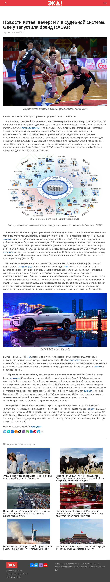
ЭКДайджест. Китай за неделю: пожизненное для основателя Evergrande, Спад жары (27, 477)
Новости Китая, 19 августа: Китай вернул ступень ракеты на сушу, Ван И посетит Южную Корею (27, 547)
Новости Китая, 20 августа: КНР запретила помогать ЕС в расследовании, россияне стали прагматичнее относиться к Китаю (79, 513)
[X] (19, 431)
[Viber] (23, 431)
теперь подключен (31, 128)
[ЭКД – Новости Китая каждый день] (11, 567)
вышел (97, 366)
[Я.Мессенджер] (8, 431)
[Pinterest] (34, 431)
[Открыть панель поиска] (5, 3)
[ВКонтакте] (12, 431)
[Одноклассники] (16, 431)
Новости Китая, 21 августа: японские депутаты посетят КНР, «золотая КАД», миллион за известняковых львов (26, 513)
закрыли (7, 239)
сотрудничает (74, 360)
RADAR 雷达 (25, 267)
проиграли (15, 378)
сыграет (88, 391)
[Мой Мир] (31, 431)
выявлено (8, 252)
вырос (91, 409)
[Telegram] (4, 431)
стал (65, 267)
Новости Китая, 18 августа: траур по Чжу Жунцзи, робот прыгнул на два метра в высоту (80, 547)
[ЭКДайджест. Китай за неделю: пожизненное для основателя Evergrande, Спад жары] (28, 461)
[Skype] (38, 431)
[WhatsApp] (27, 431)
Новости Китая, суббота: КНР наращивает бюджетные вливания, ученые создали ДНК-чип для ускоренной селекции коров (80, 478)
